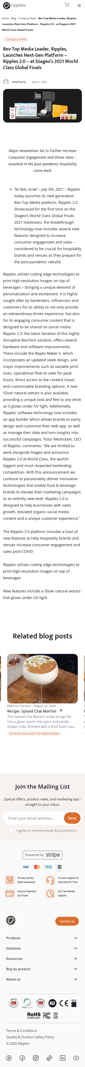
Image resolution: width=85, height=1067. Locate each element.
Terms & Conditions (21, 1030)
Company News (27, 18)
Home (5, 18)
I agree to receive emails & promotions (46, 830)
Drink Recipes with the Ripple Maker (34, 733)
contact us (67, 921)
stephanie (19, 82)
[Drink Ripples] (14, 5)
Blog (13, 18)
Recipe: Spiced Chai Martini (31, 711)
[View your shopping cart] (67, 5)
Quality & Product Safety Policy (30, 1037)
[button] (9, 1058)
